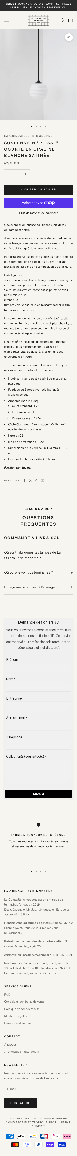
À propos (10, 1045)
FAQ (7, 994)
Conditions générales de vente (24, 1002)
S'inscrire (20, 1103)
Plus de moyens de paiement (38, 213)
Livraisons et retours (18, 1023)
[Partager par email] (42, 480)
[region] (38, 843)
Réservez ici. (57, 7)
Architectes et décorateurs (21, 1052)
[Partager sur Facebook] (24, 480)
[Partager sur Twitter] (30, 480)
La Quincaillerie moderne (28, 135)
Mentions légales (15, 1016)
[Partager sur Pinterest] (36, 480)
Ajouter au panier (38, 190)
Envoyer (38, 793)
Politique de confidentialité (22, 1009)
